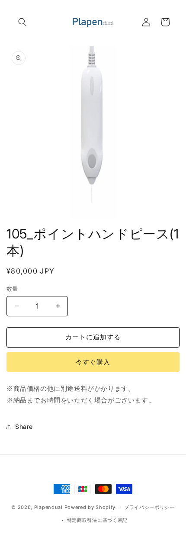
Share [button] (24, 426)
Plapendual (48, 507)
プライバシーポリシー (149, 507)
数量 (12, 288)
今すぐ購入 (93, 362)
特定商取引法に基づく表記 (97, 520)
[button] (22, 22)
